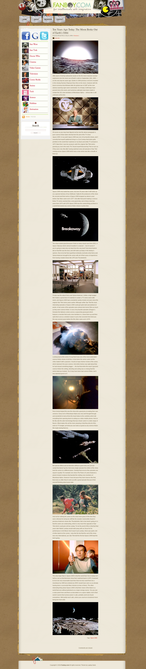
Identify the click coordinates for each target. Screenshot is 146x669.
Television (76, 35)
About (36, 19)
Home (25, 19)
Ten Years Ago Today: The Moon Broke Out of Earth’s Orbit (75, 31)
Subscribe (57, 38)
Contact (60, 19)
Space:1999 (93, 638)
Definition (48, 19)
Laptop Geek (92, 665)
